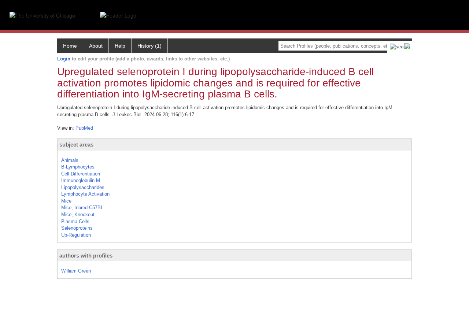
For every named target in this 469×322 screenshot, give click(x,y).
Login (63, 59)
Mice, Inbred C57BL (82, 207)
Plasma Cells (75, 221)
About (96, 46)
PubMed (84, 128)
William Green (76, 271)
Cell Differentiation (80, 174)
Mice (66, 201)
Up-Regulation (76, 235)
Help (120, 46)
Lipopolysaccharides (82, 187)
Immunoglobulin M (80, 180)
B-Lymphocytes (78, 167)
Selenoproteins (77, 228)
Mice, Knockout (78, 214)
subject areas (76, 144)
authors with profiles (85, 255)
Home (70, 46)
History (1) (149, 46)
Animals (69, 160)
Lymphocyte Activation (85, 194)
